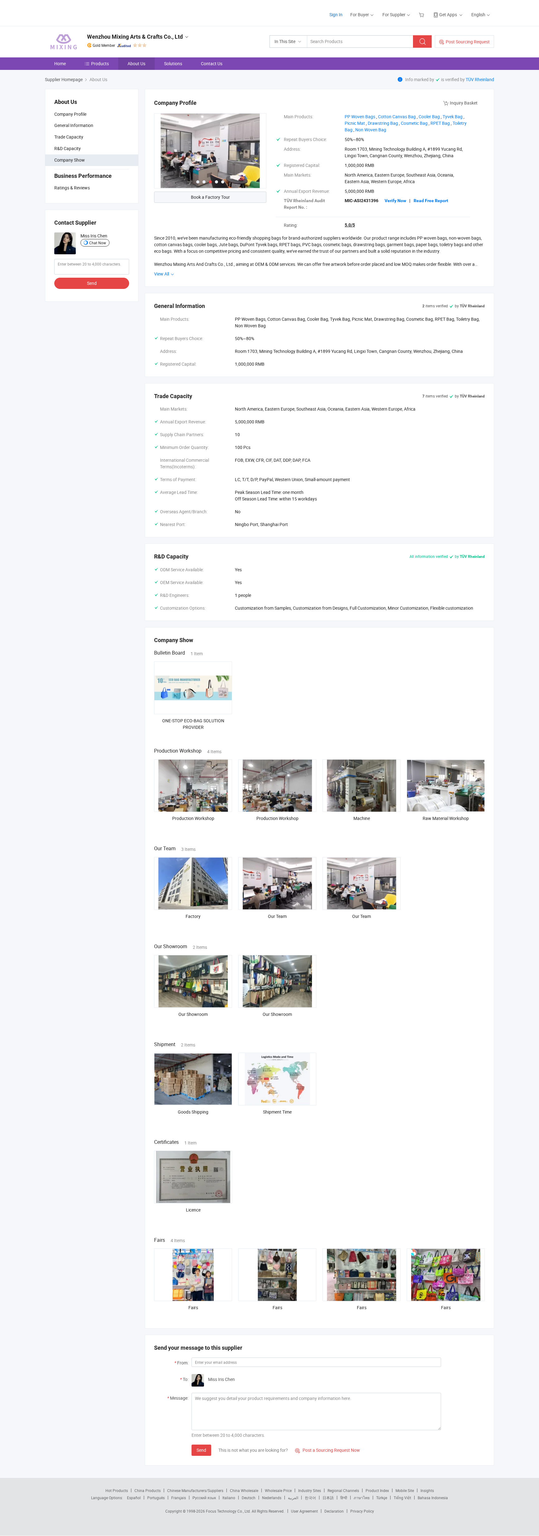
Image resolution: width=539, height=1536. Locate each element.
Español (134, 1497)
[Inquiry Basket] (422, 14)
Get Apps (448, 14)
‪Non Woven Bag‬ (370, 130)
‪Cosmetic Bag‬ (414, 123)
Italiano (228, 1497)
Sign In (335, 14)
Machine (361, 818)
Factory (193, 916)
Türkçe (381, 1497)
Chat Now (97, 242)
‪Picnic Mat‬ (355, 123)
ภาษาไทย (362, 1497)
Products (100, 63)
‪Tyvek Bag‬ (453, 116)
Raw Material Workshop (446, 818)
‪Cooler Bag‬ (429, 116)
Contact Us (211, 63)
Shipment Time (277, 1112)
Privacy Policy (362, 1511)
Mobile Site (405, 1490)
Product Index (377, 1490)
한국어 (310, 1497)
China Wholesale (244, 1490)
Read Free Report (431, 200)
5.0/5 (350, 224)
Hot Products (116, 1490)
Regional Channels (343, 1490)
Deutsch (248, 1497)
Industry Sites (309, 1490)
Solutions (173, 63)
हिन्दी (343, 1497)
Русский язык (204, 1497)
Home (60, 63)
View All (162, 274)
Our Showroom (193, 1014)
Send (92, 283)
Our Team (277, 916)
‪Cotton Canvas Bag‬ (397, 116)
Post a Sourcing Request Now (327, 1450)
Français (178, 1497)
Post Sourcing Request (468, 42)
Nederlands (271, 1497)
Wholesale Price (278, 1490)
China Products (147, 1490)
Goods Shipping (193, 1112)
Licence (193, 1210)
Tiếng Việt (402, 1497)
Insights (427, 1490)
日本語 (328, 1497)
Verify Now (395, 200)
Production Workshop (193, 818)
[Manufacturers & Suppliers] (85, 12)
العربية (293, 1497)
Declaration (334, 1511)
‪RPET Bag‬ (440, 123)
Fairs (193, 1307)
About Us (136, 63)
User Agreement (304, 1511)
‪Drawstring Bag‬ (383, 123)
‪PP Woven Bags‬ (360, 116)
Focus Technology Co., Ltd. (229, 1511)
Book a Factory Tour (210, 197)
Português (156, 1497)
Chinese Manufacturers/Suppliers (195, 1490)
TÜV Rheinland (480, 79)
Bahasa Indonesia (433, 1497)
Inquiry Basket (464, 103)
